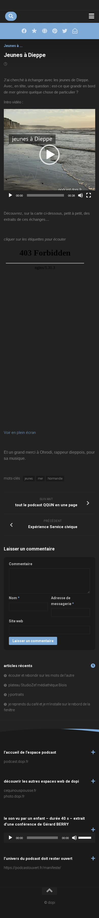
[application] (49, 154)
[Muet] (80, 195)
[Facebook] (24, 31)
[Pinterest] (55, 31)
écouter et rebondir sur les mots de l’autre (41, 675)
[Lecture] (10, 195)
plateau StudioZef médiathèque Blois (37, 685)
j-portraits (16, 694)
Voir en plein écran (20, 432)
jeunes (29, 478)
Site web (16, 621)
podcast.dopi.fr (16, 761)
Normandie (55, 478)
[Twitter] (65, 31)
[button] (49, 155)
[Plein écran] (88, 195)
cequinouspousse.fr (20, 790)
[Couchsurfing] (44, 31)
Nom (14, 598)
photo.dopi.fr (14, 796)
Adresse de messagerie (62, 601)
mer (40, 478)
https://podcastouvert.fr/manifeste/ (32, 868)
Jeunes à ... (13, 46)
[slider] (45, 195)
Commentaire (20, 564)
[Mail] (75, 31)
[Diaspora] (34, 31)
